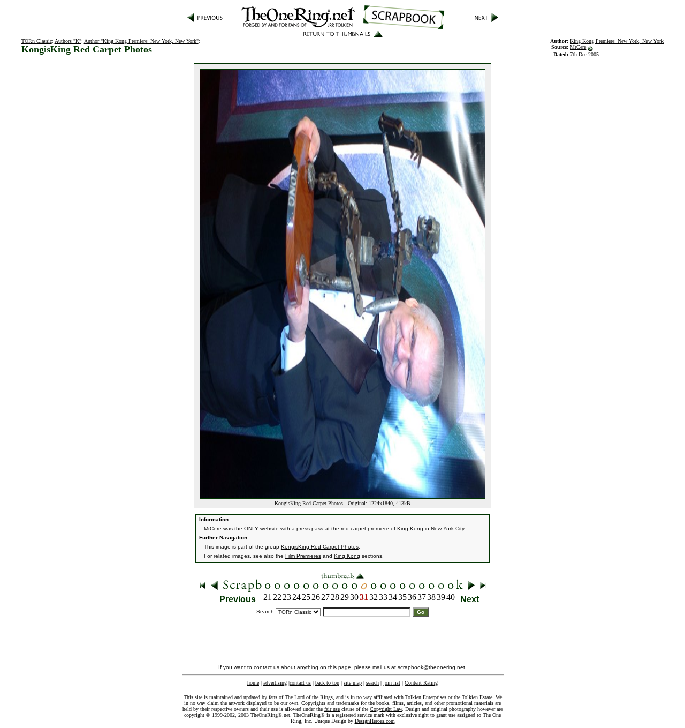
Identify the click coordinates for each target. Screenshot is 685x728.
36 (412, 597)
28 (335, 597)
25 (306, 597)
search (372, 683)
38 (431, 597)
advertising (275, 683)
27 (325, 597)
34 (393, 597)
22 (277, 597)
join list (391, 683)
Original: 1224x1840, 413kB (379, 503)
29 (344, 597)
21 (267, 597)
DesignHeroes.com (375, 721)
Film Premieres (303, 556)
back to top (327, 683)
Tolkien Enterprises (425, 697)
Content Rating (421, 683)
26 (315, 597)
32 (373, 597)
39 (441, 597)
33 (383, 597)
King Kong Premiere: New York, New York (617, 41)
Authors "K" (68, 41)
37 (421, 597)
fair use (332, 709)
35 (402, 597)
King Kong (347, 556)
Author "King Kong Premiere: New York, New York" (141, 41)
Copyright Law (386, 709)
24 (296, 597)
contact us (300, 683)
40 (450, 597)
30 (354, 597)
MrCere (578, 47)
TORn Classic (36, 41)
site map (353, 683)
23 (287, 597)
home (253, 683)
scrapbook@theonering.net (431, 667)
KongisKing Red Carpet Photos (320, 547)
